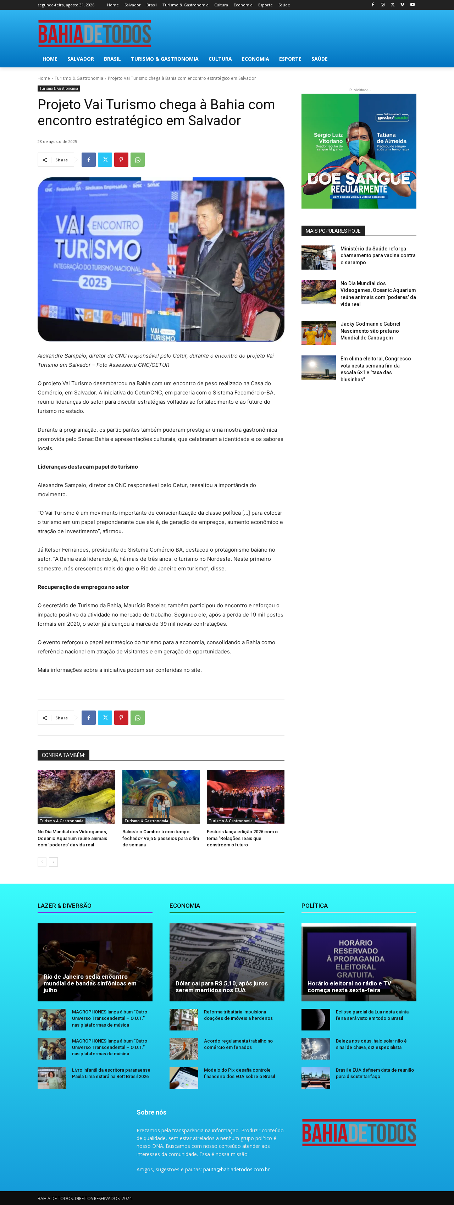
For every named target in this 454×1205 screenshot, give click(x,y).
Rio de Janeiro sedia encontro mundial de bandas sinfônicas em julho (90, 983)
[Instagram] (383, 5)
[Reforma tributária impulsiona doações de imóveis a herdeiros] (184, 1019)
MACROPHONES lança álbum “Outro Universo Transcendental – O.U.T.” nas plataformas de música (109, 1018)
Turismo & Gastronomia (79, 78)
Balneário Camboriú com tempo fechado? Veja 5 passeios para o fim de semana (160, 838)
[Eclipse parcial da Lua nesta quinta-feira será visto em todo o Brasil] (315, 1019)
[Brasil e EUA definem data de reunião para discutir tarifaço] (315, 1078)
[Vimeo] (402, 5)
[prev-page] (42, 862)
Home (44, 78)
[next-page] (53, 862)
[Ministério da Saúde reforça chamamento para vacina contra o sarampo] (318, 257)
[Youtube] (412, 5)
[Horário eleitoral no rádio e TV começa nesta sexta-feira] (358, 962)
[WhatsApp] (138, 160)
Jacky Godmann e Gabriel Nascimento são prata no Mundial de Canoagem (370, 331)
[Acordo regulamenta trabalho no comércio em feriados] (184, 1049)
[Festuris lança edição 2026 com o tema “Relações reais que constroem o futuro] (245, 797)
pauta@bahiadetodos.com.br (236, 1169)
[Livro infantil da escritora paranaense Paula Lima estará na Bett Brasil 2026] (52, 1078)
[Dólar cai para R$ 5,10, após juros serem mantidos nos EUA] (227, 962)
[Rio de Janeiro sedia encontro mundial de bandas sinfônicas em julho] (95, 962)
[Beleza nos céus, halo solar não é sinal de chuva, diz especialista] (315, 1049)
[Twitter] (393, 5)
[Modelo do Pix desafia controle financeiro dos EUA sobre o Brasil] (184, 1078)
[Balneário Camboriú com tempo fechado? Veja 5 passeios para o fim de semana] (161, 797)
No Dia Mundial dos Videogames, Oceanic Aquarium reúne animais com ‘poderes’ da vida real (72, 838)
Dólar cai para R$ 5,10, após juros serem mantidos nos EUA (222, 987)
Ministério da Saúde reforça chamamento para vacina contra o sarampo (378, 255)
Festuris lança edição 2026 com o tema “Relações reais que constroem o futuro (242, 838)
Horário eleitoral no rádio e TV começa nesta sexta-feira (349, 987)
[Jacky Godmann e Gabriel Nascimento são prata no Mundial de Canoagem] (318, 333)
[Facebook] (373, 5)
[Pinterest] (121, 160)
